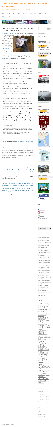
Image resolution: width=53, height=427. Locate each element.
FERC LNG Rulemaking (43, 91)
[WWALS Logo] (43, 192)
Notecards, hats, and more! (44, 172)
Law (40, 323)
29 (38, 401)
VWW (41, 360)
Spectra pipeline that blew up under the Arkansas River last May (7, 50)
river (6, 153)
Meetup (44, 214)
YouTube (42, 216)
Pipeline (16, 150)
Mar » (48, 402)
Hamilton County (20, 152)
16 (40, 397)
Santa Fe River (42, 339)
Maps (9, 16)
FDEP (45, 312)
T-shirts (40, 149)
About (3, 16)
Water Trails (33, 13)
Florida (8, 152)
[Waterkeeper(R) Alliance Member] (41, 199)
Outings (25, 13)
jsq (15, 157)
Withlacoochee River (43, 371)
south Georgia (21, 153)
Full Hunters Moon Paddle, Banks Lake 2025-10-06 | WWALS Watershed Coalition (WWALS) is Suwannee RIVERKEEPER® (44, 289)
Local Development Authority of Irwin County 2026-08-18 (43, 245)
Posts (19, 13)
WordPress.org (41, 416)
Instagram (42, 212)
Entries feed (40, 412)
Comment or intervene (43, 102)
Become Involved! (11, 13)
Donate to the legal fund (44, 146)
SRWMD (40, 347)
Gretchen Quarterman (44, 318)
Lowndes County (44, 325)
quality (42, 334)
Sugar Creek (42, 348)
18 (44, 397)
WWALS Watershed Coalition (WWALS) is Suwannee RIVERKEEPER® (24, 5)
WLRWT (42, 373)
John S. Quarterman (43, 321)
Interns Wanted (42, 36)
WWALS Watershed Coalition (43, 379)
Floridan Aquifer (13, 152)
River (20, 150)
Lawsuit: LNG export (43, 132)
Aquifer (13, 150)
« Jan (39, 402)
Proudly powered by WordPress (8, 424)
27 (48, 399)
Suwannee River (13, 155)
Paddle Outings (42, 41)
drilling (5, 152)
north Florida (29, 152)
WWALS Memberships (43, 49)
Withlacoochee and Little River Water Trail (44, 368)
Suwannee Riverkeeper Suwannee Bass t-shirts (43, 162)
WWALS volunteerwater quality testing (43, 59)
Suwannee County (5, 155)
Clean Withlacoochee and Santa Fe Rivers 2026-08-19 (44, 257)
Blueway (41, 307)
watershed (19, 155)
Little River (42, 324)
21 (49, 397)
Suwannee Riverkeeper (43, 354)
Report (40, 13)
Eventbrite (40, 208)
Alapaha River (43, 303)
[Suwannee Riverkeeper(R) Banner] (43, 196)
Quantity (41, 335)
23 (40, 399)
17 (42, 397)
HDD (26, 152)
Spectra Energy (27, 153)
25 (44, 399)
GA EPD (41, 316)
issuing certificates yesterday (9, 33)
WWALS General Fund (43, 109)
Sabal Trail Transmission (12, 153)
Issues (46, 13)
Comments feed (41, 414)
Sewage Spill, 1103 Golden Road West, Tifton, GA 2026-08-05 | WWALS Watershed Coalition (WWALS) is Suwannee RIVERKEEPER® (44, 252)
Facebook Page (43, 210)
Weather (41, 365)
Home (3, 13)
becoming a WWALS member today (25, 141)
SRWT (45, 347)
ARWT (46, 306)
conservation (44, 310)
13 (48, 396)
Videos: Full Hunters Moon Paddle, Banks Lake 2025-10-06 (44, 294)
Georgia (43, 317)
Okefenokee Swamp (42, 330)
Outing (41, 331)
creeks (40, 312)
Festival (40, 314)
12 (46, 396)
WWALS (22, 155)
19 (46, 397)
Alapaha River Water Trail (44, 305)
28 (49, 399)
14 (49, 396)
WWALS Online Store (43, 165)
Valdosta (42, 359)
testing (41, 358)
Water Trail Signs (42, 115)
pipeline (3, 153)
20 (48, 397)
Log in (39, 411)
